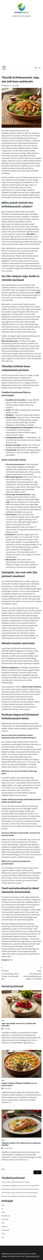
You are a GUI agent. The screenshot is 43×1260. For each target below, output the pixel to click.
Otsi (3, 1169)
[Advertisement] (21, 42)
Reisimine (5, 1226)
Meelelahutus (6, 1216)
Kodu (3, 1212)
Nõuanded (5, 1219)
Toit (11, 960)
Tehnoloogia (5, 1230)
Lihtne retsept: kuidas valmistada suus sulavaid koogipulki (20, 1193)
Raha (3, 1223)
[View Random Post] (35, 68)
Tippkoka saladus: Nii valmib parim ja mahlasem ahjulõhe (21, 1144)
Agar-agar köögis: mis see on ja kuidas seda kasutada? (19, 1024)
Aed (3, 1205)
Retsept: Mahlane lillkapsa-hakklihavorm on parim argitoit (19, 1084)
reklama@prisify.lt (32, 1256)
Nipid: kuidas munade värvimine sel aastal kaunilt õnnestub (20, 1189)
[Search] (39, 68)
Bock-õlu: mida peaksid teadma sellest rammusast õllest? (19, 1196)
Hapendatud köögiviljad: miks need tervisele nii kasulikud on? (21, 1185)
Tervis (3, 1234)
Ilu (2, 1208)
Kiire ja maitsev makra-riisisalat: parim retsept (16, 1182)
